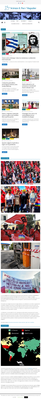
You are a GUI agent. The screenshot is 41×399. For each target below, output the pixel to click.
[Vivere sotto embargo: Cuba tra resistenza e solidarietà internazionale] (20, 42)
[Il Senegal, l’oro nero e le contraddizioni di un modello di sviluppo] (30, 104)
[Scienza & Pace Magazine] (2, 22)
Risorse (30, 21)
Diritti (27, 80)
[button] (18, 21)
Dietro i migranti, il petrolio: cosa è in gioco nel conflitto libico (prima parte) (10, 115)
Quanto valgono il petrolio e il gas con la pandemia (10, 143)
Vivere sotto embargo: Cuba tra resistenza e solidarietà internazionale (18, 58)
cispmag (10, 55)
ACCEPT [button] (26, 397)
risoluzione (30, 368)
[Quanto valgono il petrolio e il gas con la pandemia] (10, 133)
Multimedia (23, 21)
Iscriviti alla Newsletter (27, 23)
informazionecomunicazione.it (13, 322)
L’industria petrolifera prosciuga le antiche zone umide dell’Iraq (9, 84)
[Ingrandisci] (38, 162)
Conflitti (3, 109)
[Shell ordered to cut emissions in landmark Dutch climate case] (30, 74)
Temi (17, 21)
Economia (7, 78)
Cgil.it (26, 322)
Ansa (29, 322)
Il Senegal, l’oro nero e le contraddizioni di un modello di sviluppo (29, 115)
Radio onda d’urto (22, 322)
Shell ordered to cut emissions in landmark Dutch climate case (29, 85)
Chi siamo (13, 21)
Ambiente (3, 78)
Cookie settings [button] (20, 397)
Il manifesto (32, 322)
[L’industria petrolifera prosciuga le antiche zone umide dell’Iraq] (10, 73)
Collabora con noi (15, 23)
